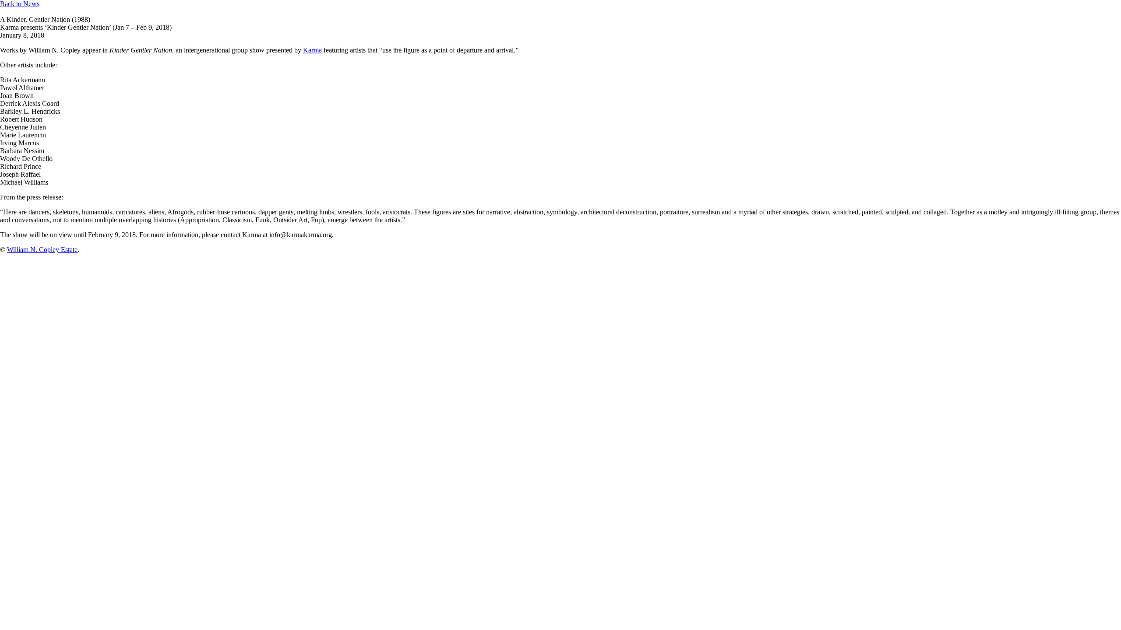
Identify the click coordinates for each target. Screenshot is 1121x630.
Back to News (19, 3)
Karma (312, 50)
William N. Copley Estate (42, 249)
